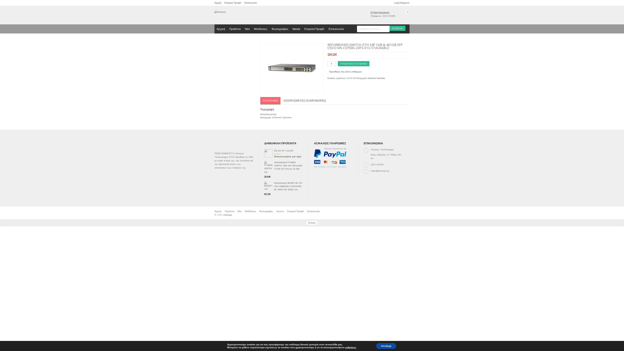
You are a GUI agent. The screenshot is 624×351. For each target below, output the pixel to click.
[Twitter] (322, 172)
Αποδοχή (386, 346)
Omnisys (227, 215)
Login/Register (401, 3)
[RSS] (335, 172)
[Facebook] (316, 172)
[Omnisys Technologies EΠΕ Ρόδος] (220, 12)
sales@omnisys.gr (380, 171)
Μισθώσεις (260, 29)
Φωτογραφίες (280, 29)
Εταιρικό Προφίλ (233, 3)
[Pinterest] (348, 172)
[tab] (270, 100)
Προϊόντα (235, 29)
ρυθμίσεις (350, 347)
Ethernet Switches (376, 78)
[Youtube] (341, 172)
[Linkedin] (329, 172)
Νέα (247, 29)
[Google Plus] (322, 177)
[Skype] (316, 177)
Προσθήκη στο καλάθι (353, 63)
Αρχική (217, 3)
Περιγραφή (270, 100)
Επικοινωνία (250, 3)
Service (296, 29)
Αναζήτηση (397, 28)
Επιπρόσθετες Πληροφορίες (305, 100)
